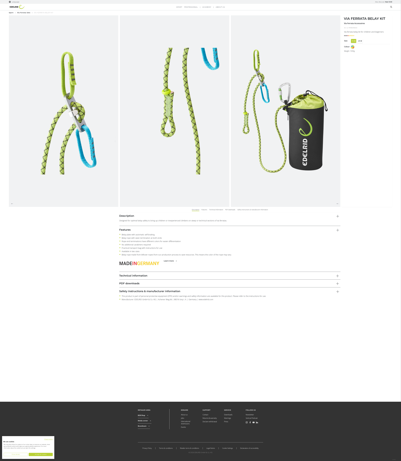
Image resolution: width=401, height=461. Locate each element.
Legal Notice (210, 448)
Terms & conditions (166, 448)
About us (184, 415)
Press (226, 421)
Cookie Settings (227, 448)
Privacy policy (48, 439)
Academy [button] (206, 7)
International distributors (185, 422)
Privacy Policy (147, 448)
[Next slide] (337, 204)
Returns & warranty (210, 418)
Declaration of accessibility (249, 448)
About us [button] (220, 7)
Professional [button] (191, 7)
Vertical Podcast (252, 418)
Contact (205, 415)
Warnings (227, 418)
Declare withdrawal (210, 421)
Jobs (182, 418)
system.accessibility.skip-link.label (200, 1)
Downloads (228, 415)
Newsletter (250, 415)
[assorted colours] (352, 47)
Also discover (383, 2)
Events (183, 427)
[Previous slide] (12, 204)
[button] (14, 2)
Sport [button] (179, 7)
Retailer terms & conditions (189, 448)
